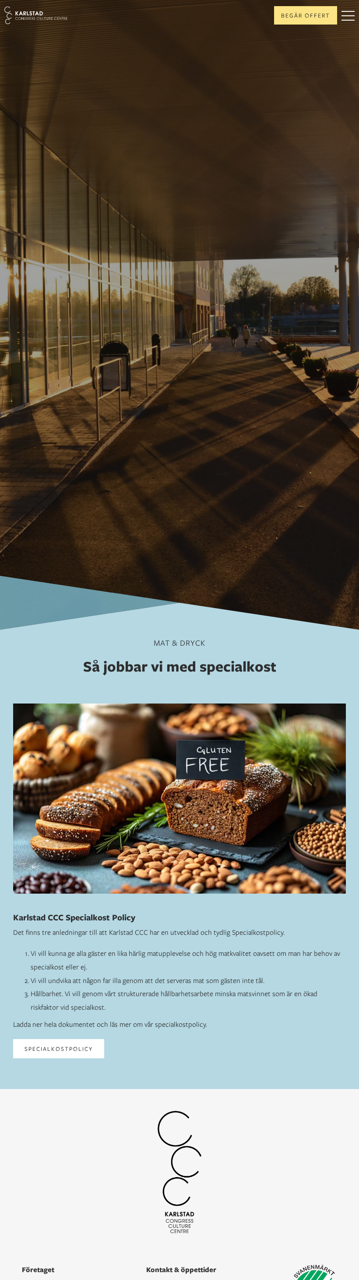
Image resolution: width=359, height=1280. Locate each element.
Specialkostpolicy (59, 1049)
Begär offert (305, 15)
